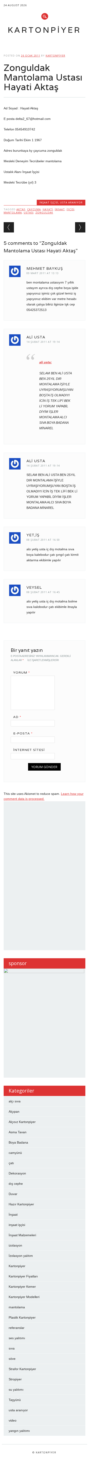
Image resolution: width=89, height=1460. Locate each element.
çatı (11, 1163)
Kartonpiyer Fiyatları (23, 1276)
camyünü (15, 1153)
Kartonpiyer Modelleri (24, 1297)
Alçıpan (14, 1111)
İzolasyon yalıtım (21, 1256)
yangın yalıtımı (19, 1431)
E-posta (23, 733)
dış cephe (16, 1183)
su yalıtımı (16, 1389)
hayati (48, 209)
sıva (12, 1348)
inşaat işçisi (48, 202)
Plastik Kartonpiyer (22, 1317)
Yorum (21, 672)
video (12, 1420)
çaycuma (34, 209)
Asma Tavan (17, 1132)
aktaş (20, 209)
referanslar (16, 1328)
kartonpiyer (55, 55)
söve (12, 1358)
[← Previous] (9, 227)
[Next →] (80, 227)
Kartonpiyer (44, 30)
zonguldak (44, 212)
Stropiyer (15, 1379)
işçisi (70, 209)
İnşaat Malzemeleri (22, 1235)
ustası (29, 212)
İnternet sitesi (29, 750)
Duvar (13, 1194)
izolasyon (15, 1245)
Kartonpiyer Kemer (22, 1286)
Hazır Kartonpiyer (21, 1204)
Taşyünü (15, 1400)
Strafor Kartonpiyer (22, 1369)
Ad (17, 717)
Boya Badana (18, 1142)
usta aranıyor (71, 202)
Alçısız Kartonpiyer (22, 1122)
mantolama (13, 212)
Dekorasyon (17, 1173)
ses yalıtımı (17, 1338)
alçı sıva (15, 1101)
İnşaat (60, 209)
